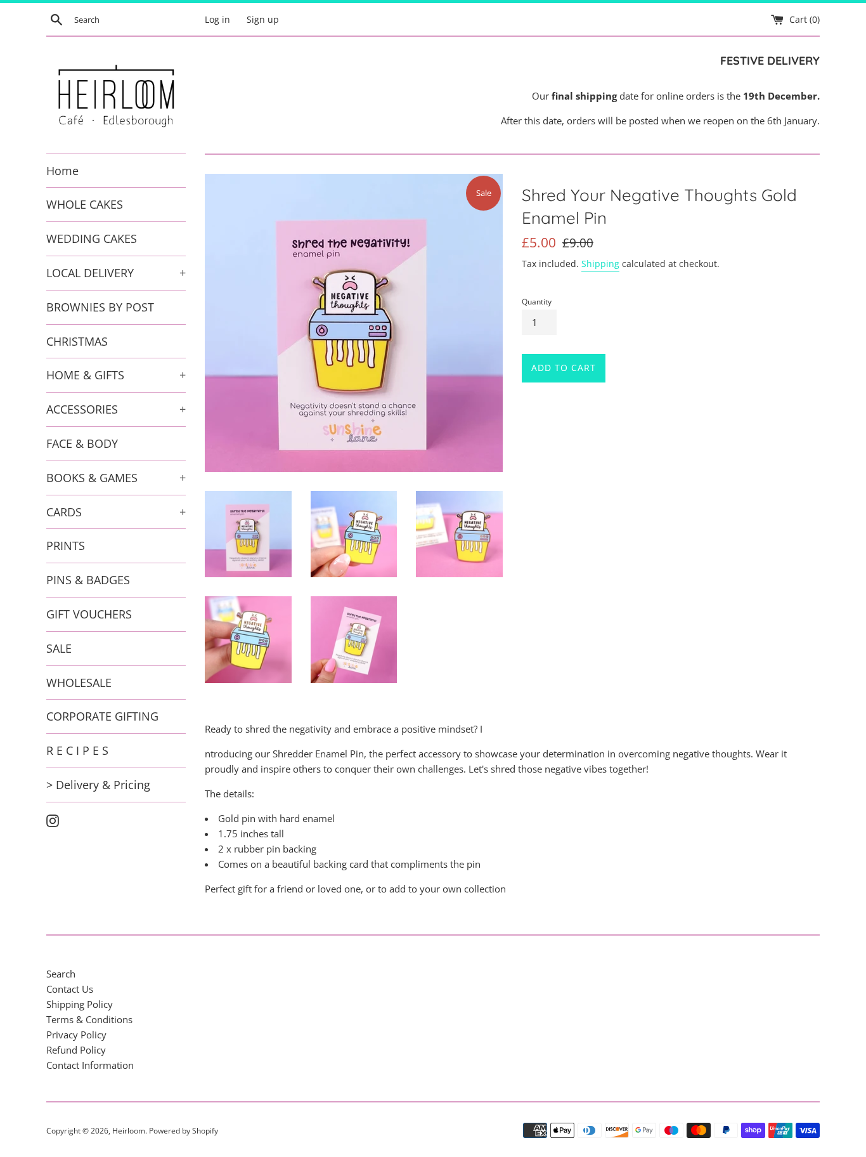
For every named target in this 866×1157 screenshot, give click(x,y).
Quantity (537, 301)
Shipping (600, 264)
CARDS (116, 512)
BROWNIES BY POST (100, 307)
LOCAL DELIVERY (116, 272)
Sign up (263, 19)
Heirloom (128, 1130)
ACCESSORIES (116, 409)
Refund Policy (76, 1049)
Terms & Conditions (89, 1019)
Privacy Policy (76, 1034)
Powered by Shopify (183, 1130)
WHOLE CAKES (84, 204)
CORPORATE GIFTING (102, 716)
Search (60, 973)
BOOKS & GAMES (116, 477)
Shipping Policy (79, 1004)
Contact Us (69, 989)
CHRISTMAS (77, 341)
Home (62, 170)
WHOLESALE (79, 682)
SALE (59, 648)
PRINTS (65, 545)
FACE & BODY (82, 443)
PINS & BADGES (88, 579)
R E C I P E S (77, 750)
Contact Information (90, 1065)
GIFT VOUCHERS (89, 614)
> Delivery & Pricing (98, 784)
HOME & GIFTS (116, 374)
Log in (217, 19)
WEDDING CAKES (91, 238)
